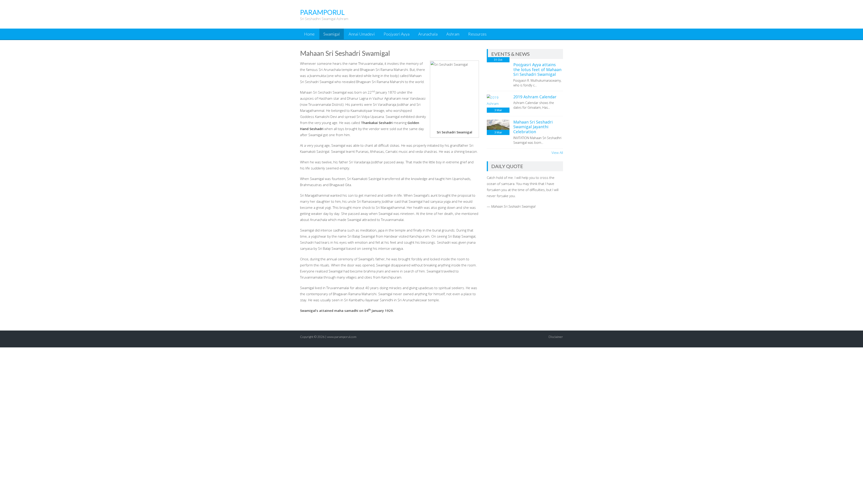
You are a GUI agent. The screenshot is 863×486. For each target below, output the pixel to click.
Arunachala (428, 34)
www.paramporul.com (341, 337)
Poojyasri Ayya (396, 34)
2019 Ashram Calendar (534, 96)
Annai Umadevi (362, 34)
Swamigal (331, 34)
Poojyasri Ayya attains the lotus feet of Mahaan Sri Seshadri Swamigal (537, 69)
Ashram (452, 34)
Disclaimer (556, 337)
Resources (477, 34)
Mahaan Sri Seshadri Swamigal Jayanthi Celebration (533, 126)
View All (557, 152)
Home (309, 34)
